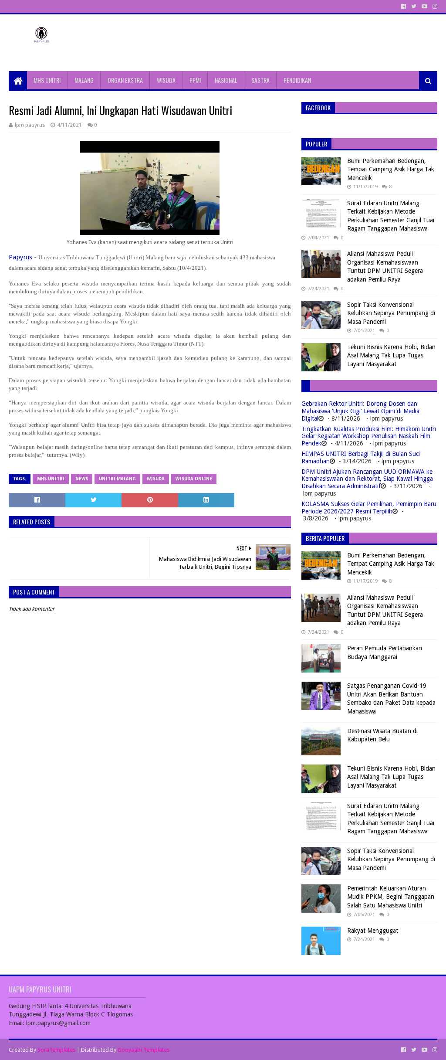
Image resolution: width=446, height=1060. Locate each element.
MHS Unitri (50, 478)
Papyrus (20, 257)
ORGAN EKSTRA (125, 80)
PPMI (195, 80)
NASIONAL (226, 80)
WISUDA (166, 80)
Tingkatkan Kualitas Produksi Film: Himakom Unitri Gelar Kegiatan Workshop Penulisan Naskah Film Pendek (368, 436)
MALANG (84, 80)
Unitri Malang (117, 478)
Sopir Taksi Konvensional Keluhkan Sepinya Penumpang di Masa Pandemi (391, 313)
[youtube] (424, 6)
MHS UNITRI (47, 80)
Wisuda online (194, 478)
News (81, 478)
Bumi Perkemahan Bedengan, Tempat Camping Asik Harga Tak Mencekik (390, 169)
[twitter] (413, 6)
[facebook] (403, 6)
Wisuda (156, 478)
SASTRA (260, 80)
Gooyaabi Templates (143, 1049)
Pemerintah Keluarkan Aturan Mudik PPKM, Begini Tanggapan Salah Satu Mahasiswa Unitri (390, 897)
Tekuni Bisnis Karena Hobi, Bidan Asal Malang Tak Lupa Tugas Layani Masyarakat (391, 355)
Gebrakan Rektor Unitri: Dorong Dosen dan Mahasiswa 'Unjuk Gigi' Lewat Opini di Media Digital (360, 411)
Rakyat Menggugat (372, 930)
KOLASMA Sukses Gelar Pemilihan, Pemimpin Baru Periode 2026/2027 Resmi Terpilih (368, 507)
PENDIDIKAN (297, 80)
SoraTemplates (56, 1049)
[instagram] (434, 6)
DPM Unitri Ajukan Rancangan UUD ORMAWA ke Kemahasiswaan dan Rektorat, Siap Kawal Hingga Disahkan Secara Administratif (367, 479)
